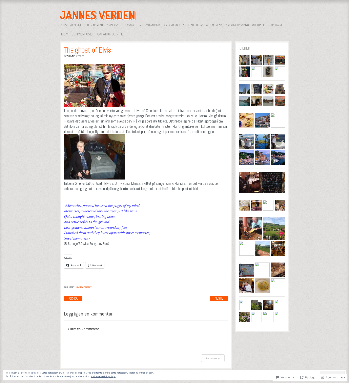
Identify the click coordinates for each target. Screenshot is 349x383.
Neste (219, 298)
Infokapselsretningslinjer (103, 376)
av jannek (69, 56)
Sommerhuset (83, 34)
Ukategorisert (83, 287)
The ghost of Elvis (87, 50)
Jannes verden (97, 15)
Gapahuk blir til (110, 34)
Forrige (73, 298)
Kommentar (212, 358)
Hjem (64, 34)
